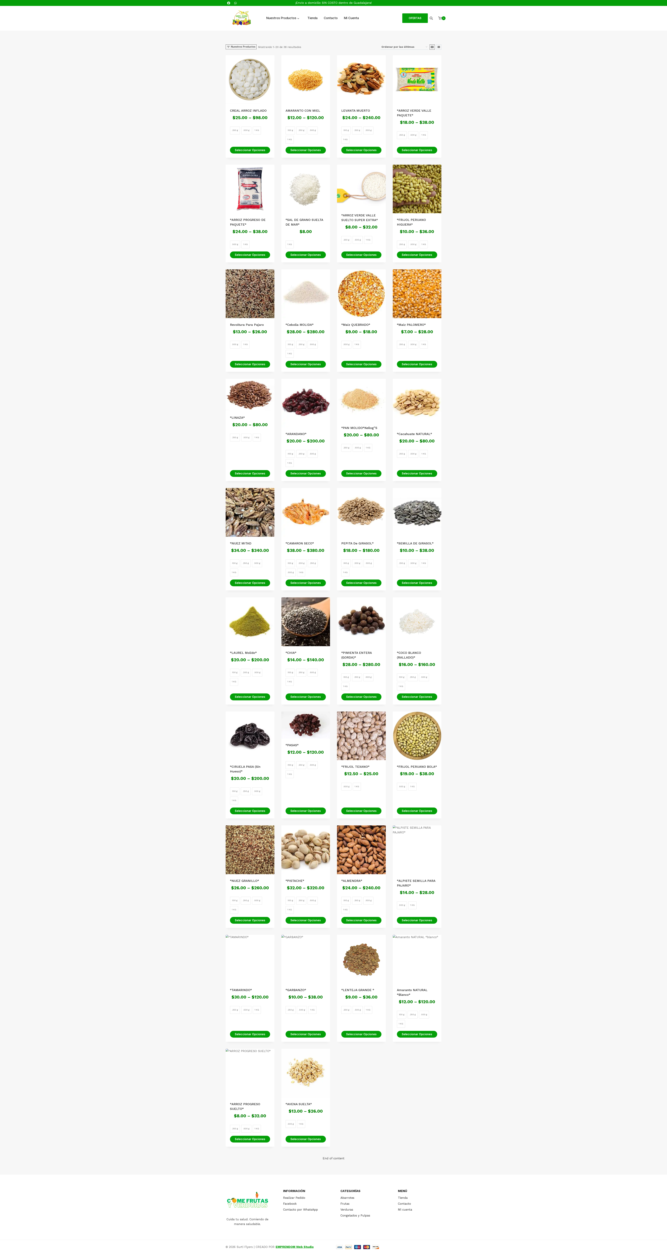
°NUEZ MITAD (240, 543)
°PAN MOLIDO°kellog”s (359, 428)
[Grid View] (432, 47)
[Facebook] (229, 3)
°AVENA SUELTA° (299, 1104)
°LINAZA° (237, 417)
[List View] (438, 47)
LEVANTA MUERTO (355, 110)
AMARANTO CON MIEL (303, 110)
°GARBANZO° (296, 990)
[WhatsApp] (235, 3)
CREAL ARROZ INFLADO (248, 110)
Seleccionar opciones (250, 150)
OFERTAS (415, 18)
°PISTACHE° (295, 881)
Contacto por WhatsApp (300, 1209)
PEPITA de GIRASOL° (357, 543)
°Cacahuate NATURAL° (414, 434)
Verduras (346, 1209)
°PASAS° (292, 745)
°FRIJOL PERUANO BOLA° (417, 766)
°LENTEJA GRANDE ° (357, 990)
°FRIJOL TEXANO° (355, 766)
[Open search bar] (431, 18)
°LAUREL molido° (243, 653)
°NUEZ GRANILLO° (244, 881)
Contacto (331, 18)
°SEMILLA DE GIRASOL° (415, 543)
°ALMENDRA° (351, 881)
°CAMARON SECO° (300, 543)
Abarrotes (347, 1197)
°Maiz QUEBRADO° (355, 324)
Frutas (344, 1203)
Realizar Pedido (294, 1197)
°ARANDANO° (296, 434)
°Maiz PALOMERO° (411, 324)
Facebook (290, 1203)
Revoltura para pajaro (247, 324)
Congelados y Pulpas (355, 1215)
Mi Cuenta (351, 18)
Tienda (312, 18)
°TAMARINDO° (241, 990)
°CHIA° (291, 653)
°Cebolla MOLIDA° (300, 324)
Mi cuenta (405, 1209)
